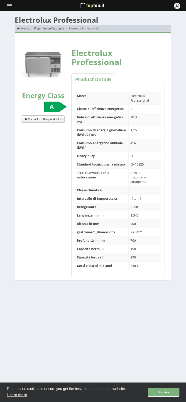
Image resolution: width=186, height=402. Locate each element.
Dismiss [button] (163, 392)
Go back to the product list (45, 119)
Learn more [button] (17, 395)
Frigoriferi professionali (49, 28)
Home (25, 28)
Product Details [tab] (93, 79)
